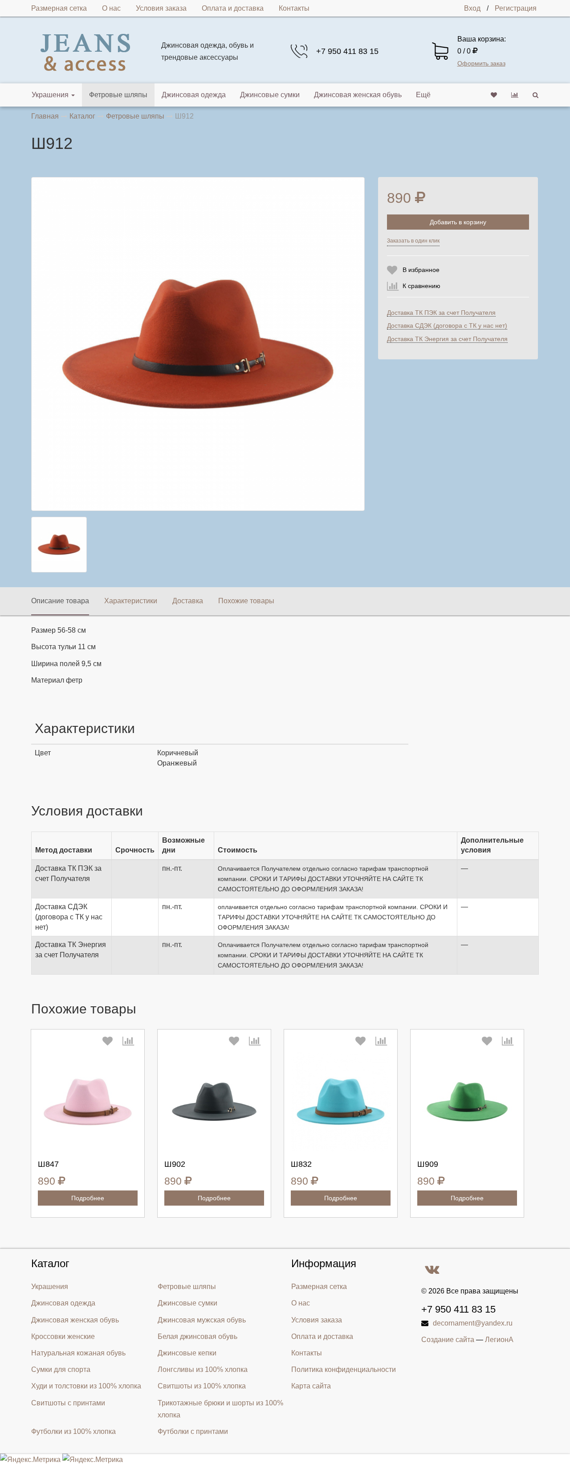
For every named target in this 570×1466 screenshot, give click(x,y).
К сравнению (421, 285)
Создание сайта (447, 1339)
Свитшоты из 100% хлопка (202, 1386)
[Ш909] (467, 1102)
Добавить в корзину (458, 222)
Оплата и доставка (233, 8)
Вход (472, 8)
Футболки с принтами (193, 1431)
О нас (111, 8)
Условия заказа (161, 8)
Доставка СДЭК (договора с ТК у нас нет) (447, 325)
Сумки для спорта (60, 1369)
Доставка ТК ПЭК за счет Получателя (441, 312)
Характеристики (130, 601)
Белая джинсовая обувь (197, 1336)
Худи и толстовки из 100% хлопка (86, 1386)
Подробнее (87, 1198)
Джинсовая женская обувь (358, 95)
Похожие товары (246, 601)
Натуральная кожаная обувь (78, 1353)
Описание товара (60, 601)
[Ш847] (88, 1102)
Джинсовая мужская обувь (202, 1320)
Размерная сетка (59, 8)
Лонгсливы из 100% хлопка (203, 1369)
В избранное (421, 269)
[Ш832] (341, 1102)
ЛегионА (499, 1339)
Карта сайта (311, 1386)
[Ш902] (214, 1102)
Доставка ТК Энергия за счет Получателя (447, 338)
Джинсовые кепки (187, 1353)
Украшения (50, 95)
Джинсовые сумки (270, 95)
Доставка (187, 601)
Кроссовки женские (63, 1336)
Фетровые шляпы (118, 95)
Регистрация (516, 8)
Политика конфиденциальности (343, 1369)
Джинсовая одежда (194, 95)
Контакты (294, 8)
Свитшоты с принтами (68, 1403)
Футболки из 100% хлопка (73, 1431)
